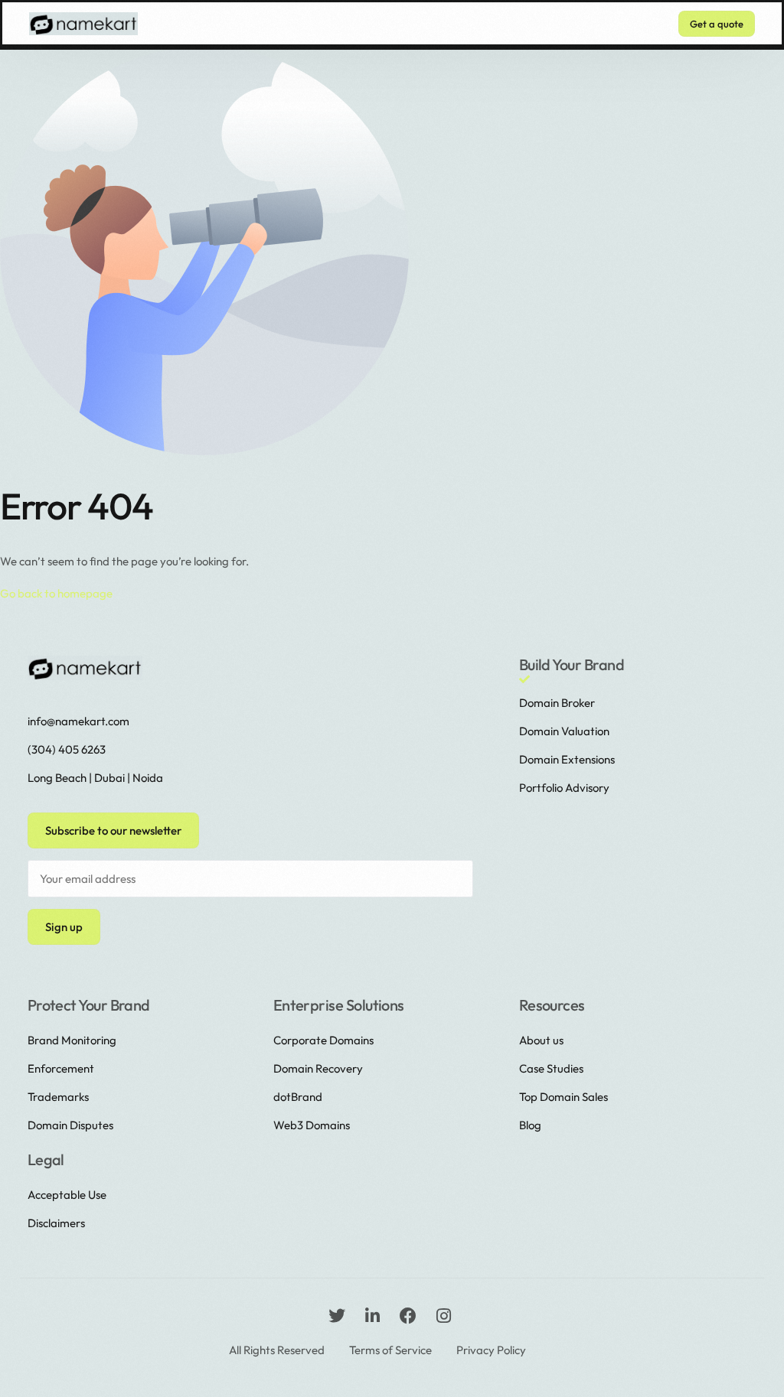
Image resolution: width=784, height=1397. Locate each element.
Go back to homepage (56, 593)
